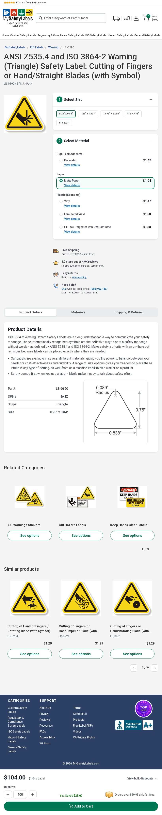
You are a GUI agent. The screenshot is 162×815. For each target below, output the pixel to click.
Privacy (44, 713)
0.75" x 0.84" (66, 113)
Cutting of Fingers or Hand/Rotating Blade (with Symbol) (129, 628)
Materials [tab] (78, 312)
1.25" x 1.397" (88, 113)
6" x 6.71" (64, 122)
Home (5, 35)
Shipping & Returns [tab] (129, 312)
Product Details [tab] (30, 312)
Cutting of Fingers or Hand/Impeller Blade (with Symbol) (78, 628)
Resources (46, 725)
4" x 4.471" (133, 113)
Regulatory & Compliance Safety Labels (61, 35)
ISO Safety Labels (95, 35)
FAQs (43, 731)
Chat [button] (64, 288)
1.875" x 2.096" (111, 113)
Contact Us (80, 713)
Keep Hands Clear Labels (128, 525)
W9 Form (45, 743)
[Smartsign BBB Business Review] (134, 725)
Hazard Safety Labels (120, 35)
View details (72, 165)
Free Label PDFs (83, 725)
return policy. (79, 277)
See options (29, 535)
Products (78, 719)
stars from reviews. (31, 2)
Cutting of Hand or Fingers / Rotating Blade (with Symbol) (29, 628)
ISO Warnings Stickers (24, 525)
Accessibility (47, 737)
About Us (45, 707)
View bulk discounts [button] (140, 778)
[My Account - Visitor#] (136, 18)
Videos (77, 731)
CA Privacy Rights (84, 737)
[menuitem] (5, 35)
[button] (127, 18)
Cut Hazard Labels (72, 525)
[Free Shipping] (116, 18)
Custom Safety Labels (23, 35)
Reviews (45, 719)
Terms (77, 707)
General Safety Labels (147, 35)
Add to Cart (83, 806)
